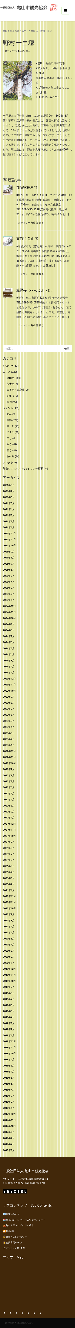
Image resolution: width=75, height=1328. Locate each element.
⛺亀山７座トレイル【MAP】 (18, 1225)
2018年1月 (9, 1108)
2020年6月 (9, 932)
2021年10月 (9, 835)
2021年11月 (9, 829)
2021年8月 (9, 848)
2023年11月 (9, 684)
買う (9, 450)
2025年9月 (9, 551)
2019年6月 (9, 1005)
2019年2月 (9, 1029)
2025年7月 (9, 563)
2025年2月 (9, 594)
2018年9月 (9, 1059)
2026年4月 (9, 509)
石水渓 (10, 395)
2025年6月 (9, 569)
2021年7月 (9, 853)
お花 (9, 414)
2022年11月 (9, 757)
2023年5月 (9, 721)
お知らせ (8, 365)
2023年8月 (9, 702)
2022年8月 (9, 775)
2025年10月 (9, 545)
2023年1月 (9, 745)
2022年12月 (9, 751)
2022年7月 (9, 781)
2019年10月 (9, 980)
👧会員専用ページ (12, 1242)
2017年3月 (9, 1150)
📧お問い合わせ (11, 1214)
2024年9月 (9, 624)
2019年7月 (9, 999)
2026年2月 (9, 521)
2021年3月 (9, 878)
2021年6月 (9, 859)
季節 (9, 420)
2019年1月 (9, 1035)
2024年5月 (9, 648)
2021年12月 (9, 823)
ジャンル (8, 408)
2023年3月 (9, 733)
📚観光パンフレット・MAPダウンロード (24, 1220)
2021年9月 (9, 841)
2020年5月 (9, 938)
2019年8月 (9, 993)
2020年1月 (9, 962)
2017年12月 (9, 1113)
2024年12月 (9, 606)
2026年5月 (9, 503)
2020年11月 (9, 902)
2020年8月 (9, 920)
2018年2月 (9, 1101)
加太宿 (10, 383)
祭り (9, 438)
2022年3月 (9, 805)
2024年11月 (9, 612)
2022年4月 (9, 799)
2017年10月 (9, 1126)
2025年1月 (9, 599)
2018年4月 (9, 1089)
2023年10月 (9, 690)
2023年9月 (9, 696)
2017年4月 (9, 1144)
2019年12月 (9, 968)
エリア (25, 30)
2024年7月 (9, 636)
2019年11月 (9, 974)
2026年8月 (9, 485)
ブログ (6, 462)
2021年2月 (9, 884)
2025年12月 (9, 533)
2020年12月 (9, 896)
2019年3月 (9, 1023)
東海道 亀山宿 (27, 239)
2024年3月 (9, 660)
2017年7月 (9, 1138)
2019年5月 (9, 1011)
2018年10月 (9, 1053)
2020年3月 (9, 950)
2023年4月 (9, 726)
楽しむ (10, 426)
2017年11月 (9, 1120)
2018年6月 (9, 1077)
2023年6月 (9, 714)
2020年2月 (9, 956)
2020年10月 (9, 908)
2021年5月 (9, 866)
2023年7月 (9, 708)
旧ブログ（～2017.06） (15, 1248)
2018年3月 (9, 1095)
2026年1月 (9, 527)
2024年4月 (9, 654)
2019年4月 (9, 1017)
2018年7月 (9, 1071)
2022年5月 (9, 793)
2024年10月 (9, 618)
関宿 (9, 401)
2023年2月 (9, 739)
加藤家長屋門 (26, 187)
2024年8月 (9, 630)
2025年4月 (9, 581)
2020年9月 (9, 914)
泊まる (10, 432)
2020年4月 (9, 944)
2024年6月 (9, 642)
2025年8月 (9, 557)
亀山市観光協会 (11, 30)
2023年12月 (9, 678)
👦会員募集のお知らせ (15, 1236)
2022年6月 (9, 787)
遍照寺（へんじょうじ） (35, 290)
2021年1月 (9, 890)
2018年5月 (9, 1083)
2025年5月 (9, 575)
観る (28, 50)
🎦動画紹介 (9, 1231)
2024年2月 (9, 666)
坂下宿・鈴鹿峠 (15, 389)
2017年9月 (9, 1132)
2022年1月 (9, 817)
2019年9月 (9, 986)
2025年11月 (9, 539)
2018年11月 (9, 1047)
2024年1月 (9, 672)
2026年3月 (9, 515)
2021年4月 (9, 872)
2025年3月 (9, 587)
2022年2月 (9, 811)
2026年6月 (9, 497)
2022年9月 (9, 769)
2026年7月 (9, 491)
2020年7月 (9, 926)
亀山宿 (34, 30)
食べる (10, 456)
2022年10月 (9, 763)
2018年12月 (9, 1041)
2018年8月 (9, 1065)
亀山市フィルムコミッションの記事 (23, 468)
